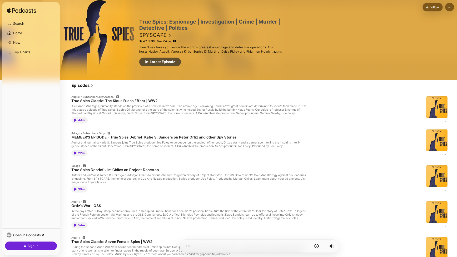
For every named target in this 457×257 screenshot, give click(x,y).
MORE (278, 52)
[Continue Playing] (324, 246)
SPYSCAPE (153, 35)
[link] (82, 85)
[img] (21, 10)
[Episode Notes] (316, 246)
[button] (31, 24)
